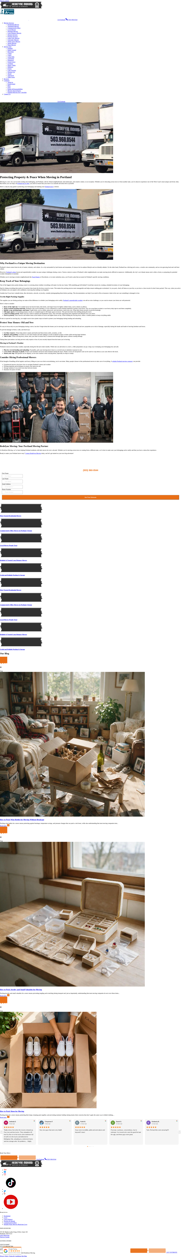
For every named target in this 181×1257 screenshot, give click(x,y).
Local (5, 1217)
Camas (10, 53)
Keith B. (83, 1121)
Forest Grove (11, 62)
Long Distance (8, 1219)
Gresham (10, 63)
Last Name (5, 479)
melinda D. (12, 1121)
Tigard (9, 74)
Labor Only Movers (13, 38)
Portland (10, 48)
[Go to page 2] (90, 1146)
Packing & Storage (9, 1221)
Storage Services (12, 35)
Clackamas (11, 58)
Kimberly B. (155, 1121)
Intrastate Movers (13, 31)
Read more (3, 826)
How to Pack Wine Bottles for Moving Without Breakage (22, 820)
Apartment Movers (13, 26)
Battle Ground (12, 50)
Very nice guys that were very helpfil (50, 1130)
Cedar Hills (11, 57)
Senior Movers (12, 43)
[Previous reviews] (1, 1131)
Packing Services (13, 36)
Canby (10, 55)
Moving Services (9, 23)
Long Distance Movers (14, 33)
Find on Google (4, 1237)
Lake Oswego (12, 70)
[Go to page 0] (87, 1146)
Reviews (6, 79)
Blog (9, 85)
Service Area (7, 46)
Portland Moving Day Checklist (17, 92)
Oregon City (11, 72)
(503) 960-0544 (90, 470)
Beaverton (11, 52)
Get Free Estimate (90, 497)
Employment (11, 84)
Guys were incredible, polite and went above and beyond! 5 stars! (90, 1131)
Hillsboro (10, 67)
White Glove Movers (14, 41)
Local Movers (12, 30)
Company (7, 80)
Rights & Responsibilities (15, 89)
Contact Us (7, 94)
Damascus (11, 60)
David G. (119, 1121)
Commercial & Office (14, 28)
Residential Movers (13, 24)
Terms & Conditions (15, 1256)
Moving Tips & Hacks (14, 91)
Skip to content (4, 1)
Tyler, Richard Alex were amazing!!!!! (157, 1130)
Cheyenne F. (49, 1121)
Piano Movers (12, 45)
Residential (7, 1216)
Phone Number (6, 489)
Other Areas (11, 77)
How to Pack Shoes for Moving (12, 1111)
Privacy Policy (4, 1256)
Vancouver (11, 75)
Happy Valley (12, 65)
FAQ (9, 87)
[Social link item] (5, 1170)
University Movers (13, 40)
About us (10, 82)
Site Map (24, 1256)
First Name (5, 473)
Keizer (10, 69)
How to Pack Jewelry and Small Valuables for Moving (21, 990)
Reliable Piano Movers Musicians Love (15, 1224)
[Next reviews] (179, 1131)
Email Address (6, 484)
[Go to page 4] (93, 1146)
